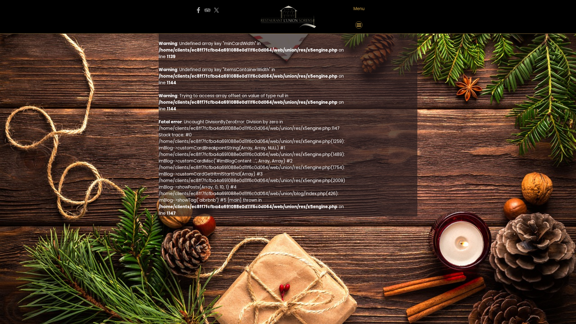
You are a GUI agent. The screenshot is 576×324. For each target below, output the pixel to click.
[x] (216, 10)
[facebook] (198, 10)
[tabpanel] (359, 9)
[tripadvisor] (207, 10)
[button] (207, 25)
